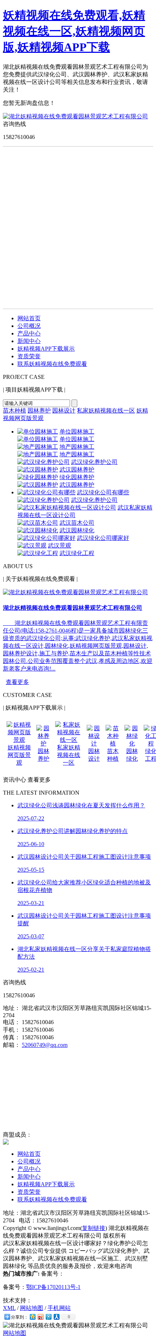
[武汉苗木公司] (37, 523)
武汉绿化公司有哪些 (103, 492)
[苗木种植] (113, 743)
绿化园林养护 (76, 477)
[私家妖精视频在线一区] (68, 740)
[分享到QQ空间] (32, 1316)
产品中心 (29, 333)
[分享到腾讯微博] (48, 1316)
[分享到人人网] (56, 1316)
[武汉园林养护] (37, 469)
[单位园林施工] (37, 431)
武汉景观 (59, 545)
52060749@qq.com (44, 1045)
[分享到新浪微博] (40, 1316)
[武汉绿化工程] (37, 553)
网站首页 (29, 318)
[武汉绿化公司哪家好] (46, 538)
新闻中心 (29, 341)
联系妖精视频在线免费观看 (52, 364)
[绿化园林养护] (37, 477)
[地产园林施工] (37, 447)
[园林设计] (94, 743)
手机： (11, 1030)
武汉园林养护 (76, 469)
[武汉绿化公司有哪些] (46, 492)
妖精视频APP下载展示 (46, 349)
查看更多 (17, 682)
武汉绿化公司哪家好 (103, 538)
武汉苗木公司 (76, 523)
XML (9, 1308)
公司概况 (29, 326)
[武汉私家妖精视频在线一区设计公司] (66, 507)
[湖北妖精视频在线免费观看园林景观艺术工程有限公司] (75, 116)
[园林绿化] (131, 743)
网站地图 (31, 1308)
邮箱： (11, 1045)
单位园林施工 (76, 431)
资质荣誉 (29, 356)
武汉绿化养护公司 (94, 462)
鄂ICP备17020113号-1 (53, 1287)
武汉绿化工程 (76, 553)
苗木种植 (14, 410)
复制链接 (93, 1228)
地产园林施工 (76, 447)
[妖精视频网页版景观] (19, 740)
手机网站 (59, 1308)
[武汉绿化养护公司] (43, 462)
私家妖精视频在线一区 (106, 410)
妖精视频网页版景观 (19, 755)
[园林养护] (43, 743)
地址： (11, 1008)
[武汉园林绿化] (37, 530)
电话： (11, 1022)
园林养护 (39, 410)
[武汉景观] (31, 545)
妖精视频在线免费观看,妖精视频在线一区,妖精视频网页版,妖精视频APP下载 (74, 31)
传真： (11, 1037)
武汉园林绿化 (76, 530)
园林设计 (63, 410)
